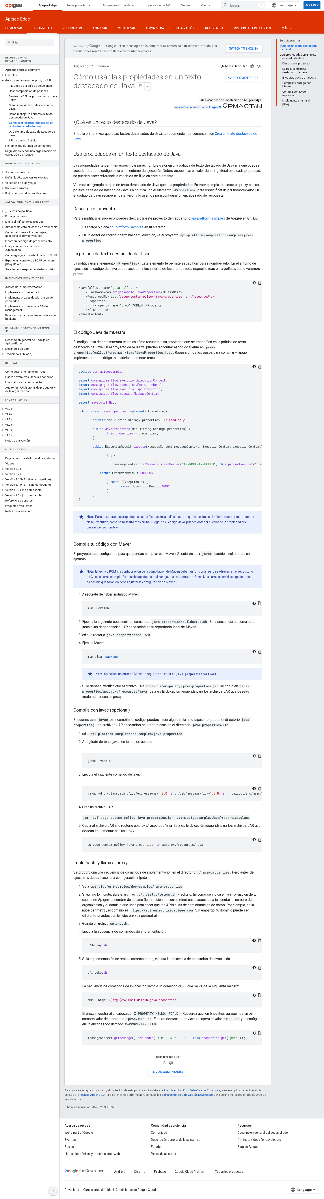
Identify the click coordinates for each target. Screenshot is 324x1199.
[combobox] (243, 5)
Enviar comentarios (242, 78)
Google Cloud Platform (190, 1171)
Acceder (312, 5)
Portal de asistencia (164, 1154)
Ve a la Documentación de (197, 107)
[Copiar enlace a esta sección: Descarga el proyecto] (119, 209)
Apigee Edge (47, 5)
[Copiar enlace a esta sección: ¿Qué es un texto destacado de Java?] (161, 122)
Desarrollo (42, 28)
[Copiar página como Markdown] (141, 86)
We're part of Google (79, 1132)
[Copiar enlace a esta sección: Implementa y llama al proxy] (131, 863)
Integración (185, 28)
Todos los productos (229, 1171)
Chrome (139, 1171)
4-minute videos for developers (259, 1139)
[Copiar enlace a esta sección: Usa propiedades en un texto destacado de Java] (185, 154)
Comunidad (159, 1132)
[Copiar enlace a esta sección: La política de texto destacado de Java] (153, 254)
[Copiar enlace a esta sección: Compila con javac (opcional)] (134, 710)
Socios (69, 1146)
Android (119, 1171)
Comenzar (13, 28)
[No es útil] (258, 66)
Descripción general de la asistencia (175, 1139)
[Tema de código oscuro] (254, 283)
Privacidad (72, 1189)
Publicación (72, 28)
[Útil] (252, 66)
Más (204, 5)
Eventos (70, 1139)
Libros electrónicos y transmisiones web (92, 1154)
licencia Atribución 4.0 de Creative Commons (192, 1090)
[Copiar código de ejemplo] (259, 283)
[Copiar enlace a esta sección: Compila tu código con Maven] (136, 544)
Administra (155, 28)
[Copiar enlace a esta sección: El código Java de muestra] (129, 332)
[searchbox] (29, 42)
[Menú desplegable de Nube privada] (91, 5)
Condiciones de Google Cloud (136, 1189)
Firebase (160, 1171)
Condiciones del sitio (97, 1189)
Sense (185, 5)
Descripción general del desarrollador (263, 1132)
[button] (29, 75)
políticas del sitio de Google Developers (187, 1094)
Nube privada (76, 5)
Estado (156, 1146)
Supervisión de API (158, 5)
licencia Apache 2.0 (92, 1094)
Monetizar (126, 28)
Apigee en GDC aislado (118, 5)
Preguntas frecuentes (252, 28)
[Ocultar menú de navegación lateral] (53, 1191)
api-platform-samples (208, 218)
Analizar (100, 28)
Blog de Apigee (248, 1146)
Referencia (214, 28)
